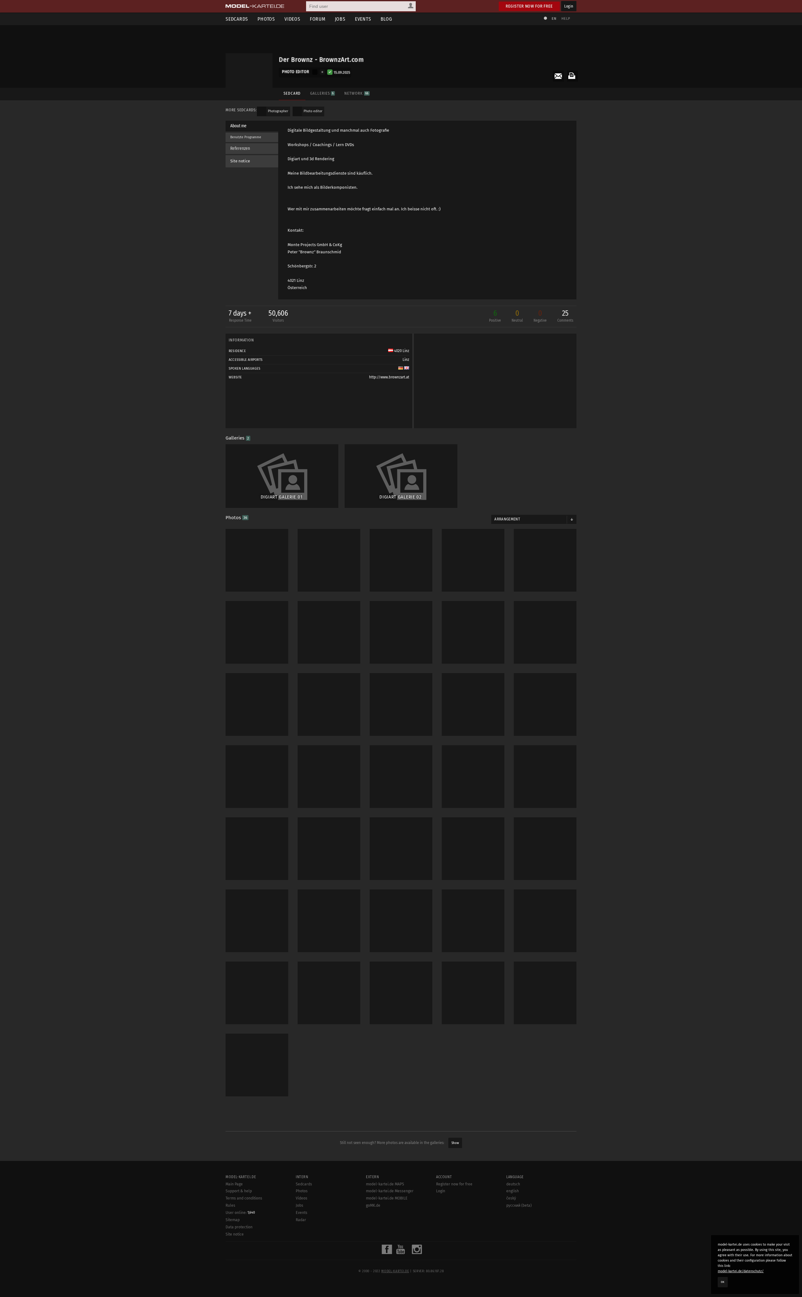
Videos (292, 19)
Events (363, 19)
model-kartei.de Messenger (390, 1191)
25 (565, 316)
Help (565, 19)
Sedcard (292, 93)
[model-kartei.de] (254, 6)
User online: (240, 1212)
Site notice (240, 161)
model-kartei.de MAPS (385, 1184)
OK (723, 1282)
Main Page (234, 1184)
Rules (230, 1205)
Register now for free (529, 6)
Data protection (239, 1227)
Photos (266, 19)
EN (554, 19)
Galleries (322, 93)
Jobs (340, 19)
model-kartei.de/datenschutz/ (741, 1271)
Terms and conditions (244, 1198)
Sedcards (237, 19)
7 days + (240, 316)
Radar (301, 1220)
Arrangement (507, 519)
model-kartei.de (395, 1271)
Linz (406, 359)
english (512, 1191)
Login (568, 6)
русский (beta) (519, 1205)
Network (356, 93)
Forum (317, 19)
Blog (386, 19)
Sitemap (233, 1220)
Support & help (239, 1191)
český (511, 1198)
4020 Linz (401, 351)
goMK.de (373, 1205)
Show (455, 1143)
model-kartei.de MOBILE (387, 1198)
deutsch (513, 1184)
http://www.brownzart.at (389, 377)
